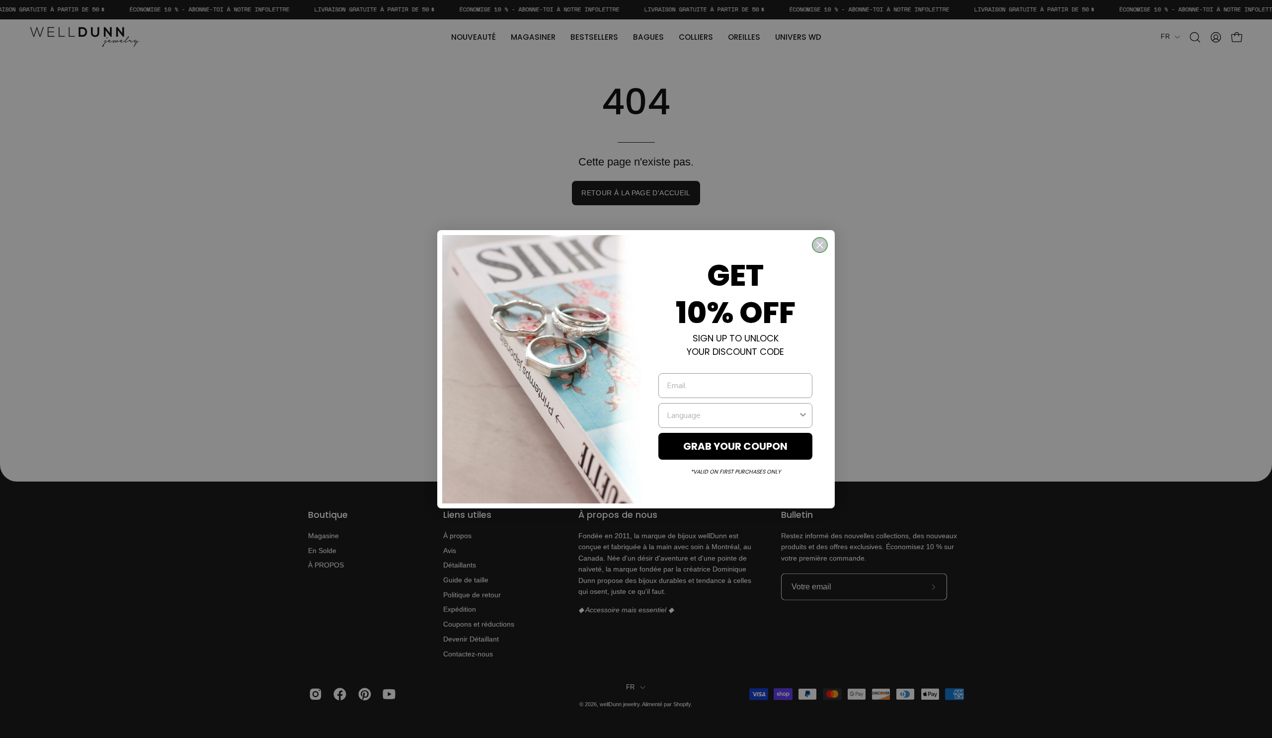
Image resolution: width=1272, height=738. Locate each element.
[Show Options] (803, 415)
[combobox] (732, 415)
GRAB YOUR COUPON (735, 446)
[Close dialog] (819, 245)
